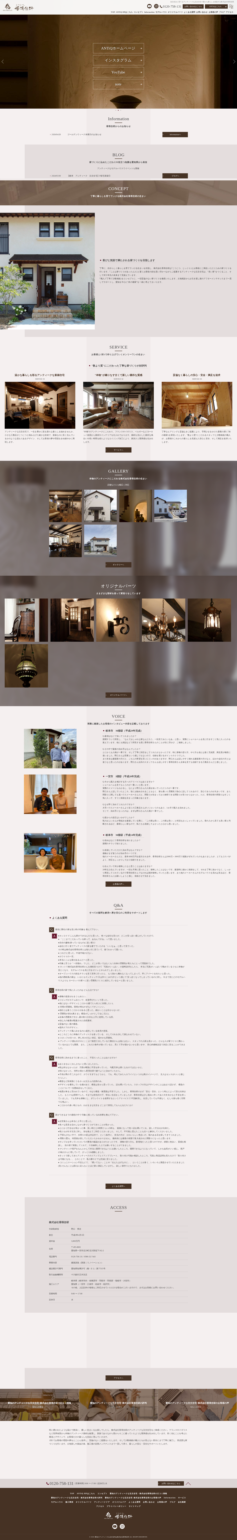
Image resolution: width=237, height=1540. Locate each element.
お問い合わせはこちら (193, 6)
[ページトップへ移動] (188, 1483)
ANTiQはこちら (215, 6)
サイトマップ (135, 1506)
